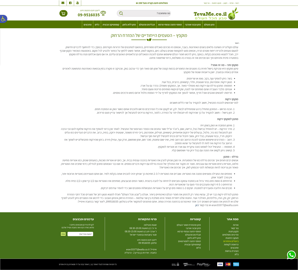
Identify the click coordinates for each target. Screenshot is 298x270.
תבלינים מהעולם (147, 24)
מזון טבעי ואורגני (193, 24)
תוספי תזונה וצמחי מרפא (170, 24)
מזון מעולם (209, 24)
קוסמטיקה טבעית (111, 24)
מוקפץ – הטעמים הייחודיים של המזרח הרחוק (149, 35)
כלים (97, 24)
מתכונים (88, 24)
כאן (197, 205)
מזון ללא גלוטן (129, 24)
